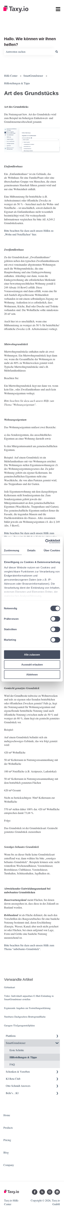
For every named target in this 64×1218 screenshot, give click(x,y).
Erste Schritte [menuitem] (17, 1050)
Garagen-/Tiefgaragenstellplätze (19, 1025)
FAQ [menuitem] (12, 1064)
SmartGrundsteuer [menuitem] (15, 1043)
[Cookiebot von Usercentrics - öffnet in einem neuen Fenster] (45, 541)
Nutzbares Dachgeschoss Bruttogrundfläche (25, 1016)
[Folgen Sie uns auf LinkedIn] (57, 1192)
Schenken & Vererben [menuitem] (18, 1071)
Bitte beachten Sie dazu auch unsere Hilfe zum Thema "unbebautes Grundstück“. (29, 947)
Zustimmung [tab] (11, 550)
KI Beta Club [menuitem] (13, 1078)
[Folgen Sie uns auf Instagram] (49, 1192)
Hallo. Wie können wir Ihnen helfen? (30, 42)
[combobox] (28, 51)
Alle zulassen (32, 654)
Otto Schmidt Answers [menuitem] (18, 1085)
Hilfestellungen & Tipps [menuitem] (23, 1057)
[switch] (55, 619)
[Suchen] (56, 51)
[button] (57, 1036)
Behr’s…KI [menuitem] (12, 1093)
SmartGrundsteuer (33, 75)
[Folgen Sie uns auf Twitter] (42, 1192)
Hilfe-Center (10, 75)
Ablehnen (32, 674)
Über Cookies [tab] (52, 550)
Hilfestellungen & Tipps (17, 83)
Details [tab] (31, 550)
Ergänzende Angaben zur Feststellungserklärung (27, 1008)
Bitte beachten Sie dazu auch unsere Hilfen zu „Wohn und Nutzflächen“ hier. (28, 232)
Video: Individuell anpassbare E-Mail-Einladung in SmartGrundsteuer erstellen (29, 997)
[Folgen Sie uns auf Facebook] (34, 1192)
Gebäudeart (9, 987)
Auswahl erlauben (32, 664)
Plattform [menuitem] (11, 1035)
